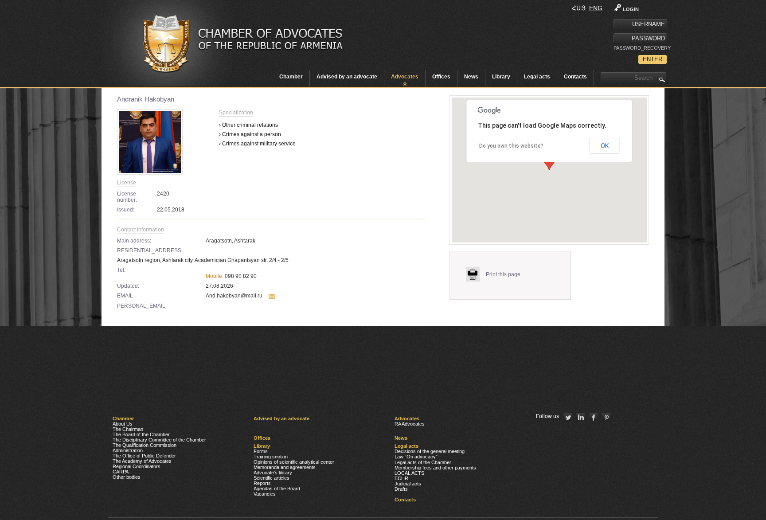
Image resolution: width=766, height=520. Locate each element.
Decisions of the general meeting (430, 451)
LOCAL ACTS (409, 473)
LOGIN (631, 9)
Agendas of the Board (277, 488)
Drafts (401, 489)
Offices (441, 77)
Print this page (503, 274)
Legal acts (537, 77)
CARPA (121, 471)
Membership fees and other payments (435, 467)
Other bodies (127, 477)
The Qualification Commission (144, 445)
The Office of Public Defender (144, 455)
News (471, 77)
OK (605, 145)
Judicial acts (408, 483)
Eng (595, 8)
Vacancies (265, 494)
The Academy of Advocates (142, 461)
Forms (261, 451)
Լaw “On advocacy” (416, 456)
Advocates (404, 77)
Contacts (575, 77)
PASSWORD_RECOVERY (640, 48)
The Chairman (128, 429)
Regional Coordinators (136, 466)
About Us (123, 423)
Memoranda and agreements (285, 467)
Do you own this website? (511, 146)
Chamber (291, 77)
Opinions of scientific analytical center (294, 462)
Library (501, 77)
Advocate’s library (273, 472)
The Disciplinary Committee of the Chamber (159, 439)
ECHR (401, 478)
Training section (271, 456)
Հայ (579, 8)
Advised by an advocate (347, 77)
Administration (128, 450)
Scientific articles (271, 478)
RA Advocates (410, 423)
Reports (262, 483)
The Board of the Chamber (141, 434)
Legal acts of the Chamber (423, 462)
